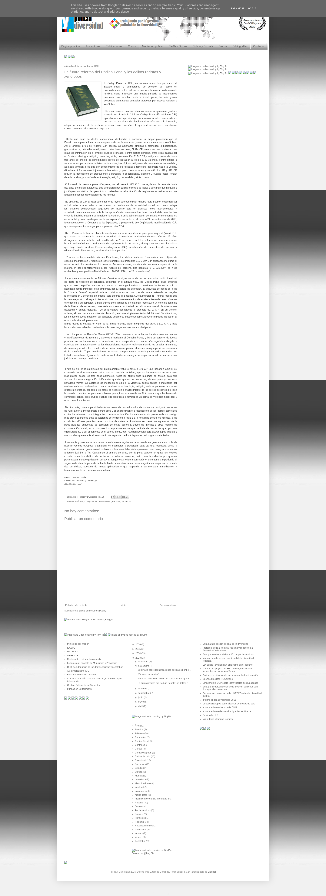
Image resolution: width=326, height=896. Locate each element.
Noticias (139, 802)
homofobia (140, 779)
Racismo (116, 501)
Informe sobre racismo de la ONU (220, 707)
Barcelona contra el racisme (81, 674)
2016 (138, 644)
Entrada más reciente (76, 605)
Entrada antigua (168, 605)
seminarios (140, 829)
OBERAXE (72, 655)
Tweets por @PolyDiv (143, 853)
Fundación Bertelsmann (79, 689)
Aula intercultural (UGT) (79, 671)
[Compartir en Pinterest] (127, 497)
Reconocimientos (144, 825)
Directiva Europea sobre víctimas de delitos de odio (229, 703)
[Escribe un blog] (116, 497)
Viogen (138, 837)
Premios (139, 814)
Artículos (79, 501)
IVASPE (71, 648)
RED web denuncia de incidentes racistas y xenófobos (95, 667)
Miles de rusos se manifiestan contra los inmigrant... (164, 678)
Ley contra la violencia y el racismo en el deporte (228, 665)
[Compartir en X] (120, 497)
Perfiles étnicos (143, 810)
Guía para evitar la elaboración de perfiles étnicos (228, 654)
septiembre (144, 693)
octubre (142, 688)
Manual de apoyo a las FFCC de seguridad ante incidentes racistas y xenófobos (227, 670)
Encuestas (140, 764)
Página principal (70, 46)
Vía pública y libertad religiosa (218, 719)
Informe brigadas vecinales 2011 (219, 700)
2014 (138, 653)
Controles (140, 745)
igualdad (139, 787)
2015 (138, 649)
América (139, 729)
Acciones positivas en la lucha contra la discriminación (230, 675)
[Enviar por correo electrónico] (113, 497)
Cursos (132, 46)
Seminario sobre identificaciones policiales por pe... (164, 670)
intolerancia (141, 791)
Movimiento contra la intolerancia (84, 659)
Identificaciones (143, 783)
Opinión (139, 806)
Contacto (258, 46)
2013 (138, 658)
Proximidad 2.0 (210, 715)
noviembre (144, 666)
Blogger (212, 872)
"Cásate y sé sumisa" (148, 674)
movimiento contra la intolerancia (152, 798)
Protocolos (140, 818)
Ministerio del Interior (78, 644)
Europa (138, 772)
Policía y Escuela (203, 46)
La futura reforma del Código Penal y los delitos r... (163, 683)
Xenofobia (126, 501)
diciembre (143, 661)
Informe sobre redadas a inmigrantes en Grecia (227, 711)
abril (140, 706)
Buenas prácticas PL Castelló (218, 679)
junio (141, 697)
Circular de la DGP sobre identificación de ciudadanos (230, 683)
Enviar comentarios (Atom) (92, 610)
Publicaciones (114, 46)
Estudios (139, 768)
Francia (139, 775)
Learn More (237, 8)
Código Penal (91, 501)
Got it (252, 8)
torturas (139, 833)
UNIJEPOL (72, 651)
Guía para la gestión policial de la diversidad (225, 644)
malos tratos (141, 795)
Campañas (140, 737)
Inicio (123, 605)
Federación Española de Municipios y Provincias (92, 663)
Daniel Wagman (143, 752)
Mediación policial (152, 46)
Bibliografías (240, 46)
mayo (141, 701)
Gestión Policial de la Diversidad (84, 685)
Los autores (93, 46)
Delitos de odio (104, 501)
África (138, 725)
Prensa (223, 46)
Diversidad (140, 760)
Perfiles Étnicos (178, 46)
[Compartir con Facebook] (123, 497)
